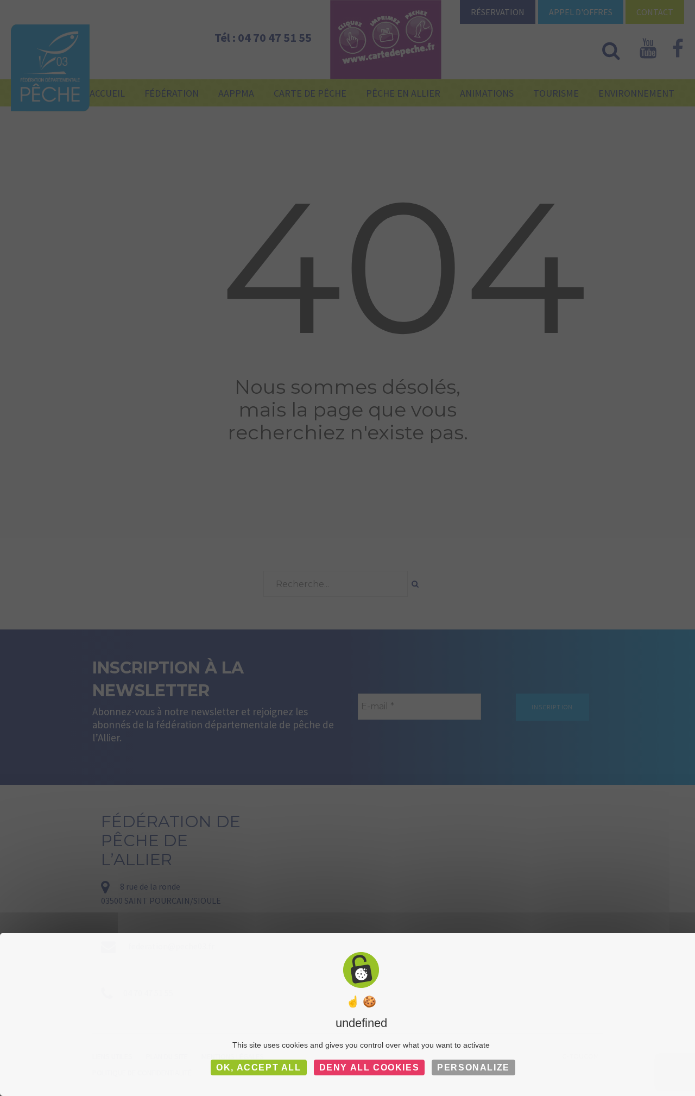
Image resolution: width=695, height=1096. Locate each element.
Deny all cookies (369, 1067)
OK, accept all (258, 1067)
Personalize (473, 1067)
